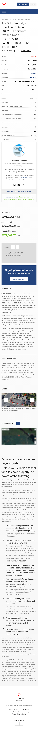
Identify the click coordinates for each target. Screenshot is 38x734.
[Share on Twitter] (17, 247)
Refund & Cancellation (19, 714)
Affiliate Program (14, 709)
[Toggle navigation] (4, 11)
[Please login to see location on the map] (18, 423)
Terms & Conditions (15, 712)
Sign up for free (22, 4)
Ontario (14, 19)
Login (33, 4)
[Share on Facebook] (13, 247)
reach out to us (25, 178)
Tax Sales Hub (6, 19)
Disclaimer (26, 709)
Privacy (27, 712)
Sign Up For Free (18, 279)
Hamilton (21, 19)
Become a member (11, 197)
